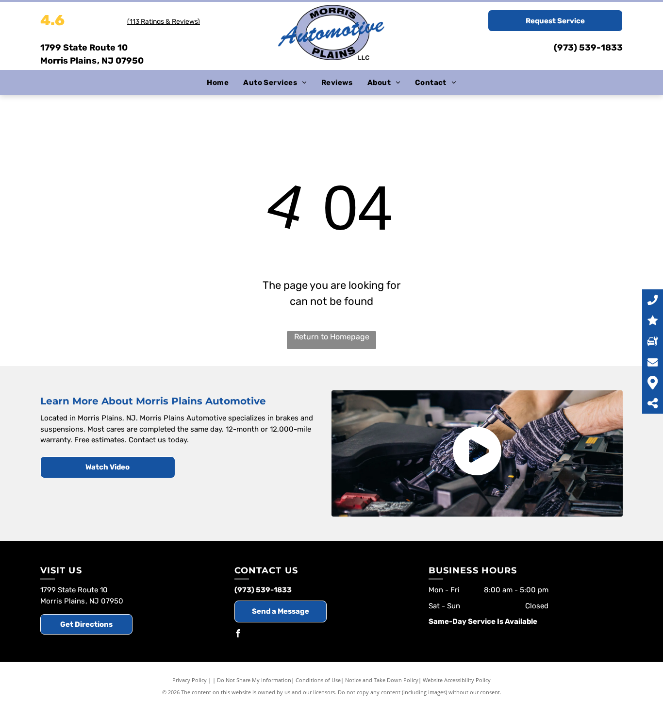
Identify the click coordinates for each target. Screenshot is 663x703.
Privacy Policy (189, 680)
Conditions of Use (318, 680)
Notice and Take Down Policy (381, 680)
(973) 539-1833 (588, 47)
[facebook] (238, 634)
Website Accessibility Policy (457, 680)
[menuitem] (217, 83)
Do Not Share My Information (254, 680)
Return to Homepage (331, 336)
